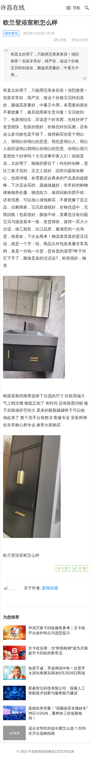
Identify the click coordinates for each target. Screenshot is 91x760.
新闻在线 (50, 588)
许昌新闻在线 (38, 751)
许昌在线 (13, 7)
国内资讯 (11, 33)
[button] (73, 8)
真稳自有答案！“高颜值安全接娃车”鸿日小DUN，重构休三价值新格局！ (58, 713)
